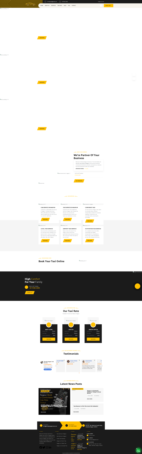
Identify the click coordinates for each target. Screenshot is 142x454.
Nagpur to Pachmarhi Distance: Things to (82, 446)
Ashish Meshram (64, 360)
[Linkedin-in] (50, 447)
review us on (47, 369)
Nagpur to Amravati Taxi (62, 445)
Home (41, 5)
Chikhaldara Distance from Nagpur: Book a (81, 437)
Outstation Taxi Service (93, 228)
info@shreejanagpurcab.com (50, 426)
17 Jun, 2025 (76, 408)
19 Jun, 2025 (90, 395)
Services (53, 5)
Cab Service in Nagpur (48, 207)
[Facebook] (40, 447)
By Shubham (50, 408)
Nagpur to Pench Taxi (61, 441)
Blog (65, 5)
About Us (47, 5)
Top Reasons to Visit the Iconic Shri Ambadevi (85, 406)
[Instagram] (46, 447)
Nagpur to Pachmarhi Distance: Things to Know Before (94, 392)
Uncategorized (45, 391)
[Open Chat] (138, 450)
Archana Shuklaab (95, 360)
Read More (49, 339)
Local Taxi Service (47, 228)
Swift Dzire (48, 329)
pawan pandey (79, 360)
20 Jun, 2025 (44, 408)
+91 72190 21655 (34, 288)
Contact (74, 5)
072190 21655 (65, 1)
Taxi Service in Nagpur (70, 207)
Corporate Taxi (90, 207)
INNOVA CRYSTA (93, 329)
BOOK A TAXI (108, 5)
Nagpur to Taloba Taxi (61, 443)
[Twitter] (43, 447)
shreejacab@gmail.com (52, 1)
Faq (69, 5)
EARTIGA (71, 329)
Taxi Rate (59, 5)
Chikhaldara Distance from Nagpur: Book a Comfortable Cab (54, 405)
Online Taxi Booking (61, 438)
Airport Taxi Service (69, 228)
